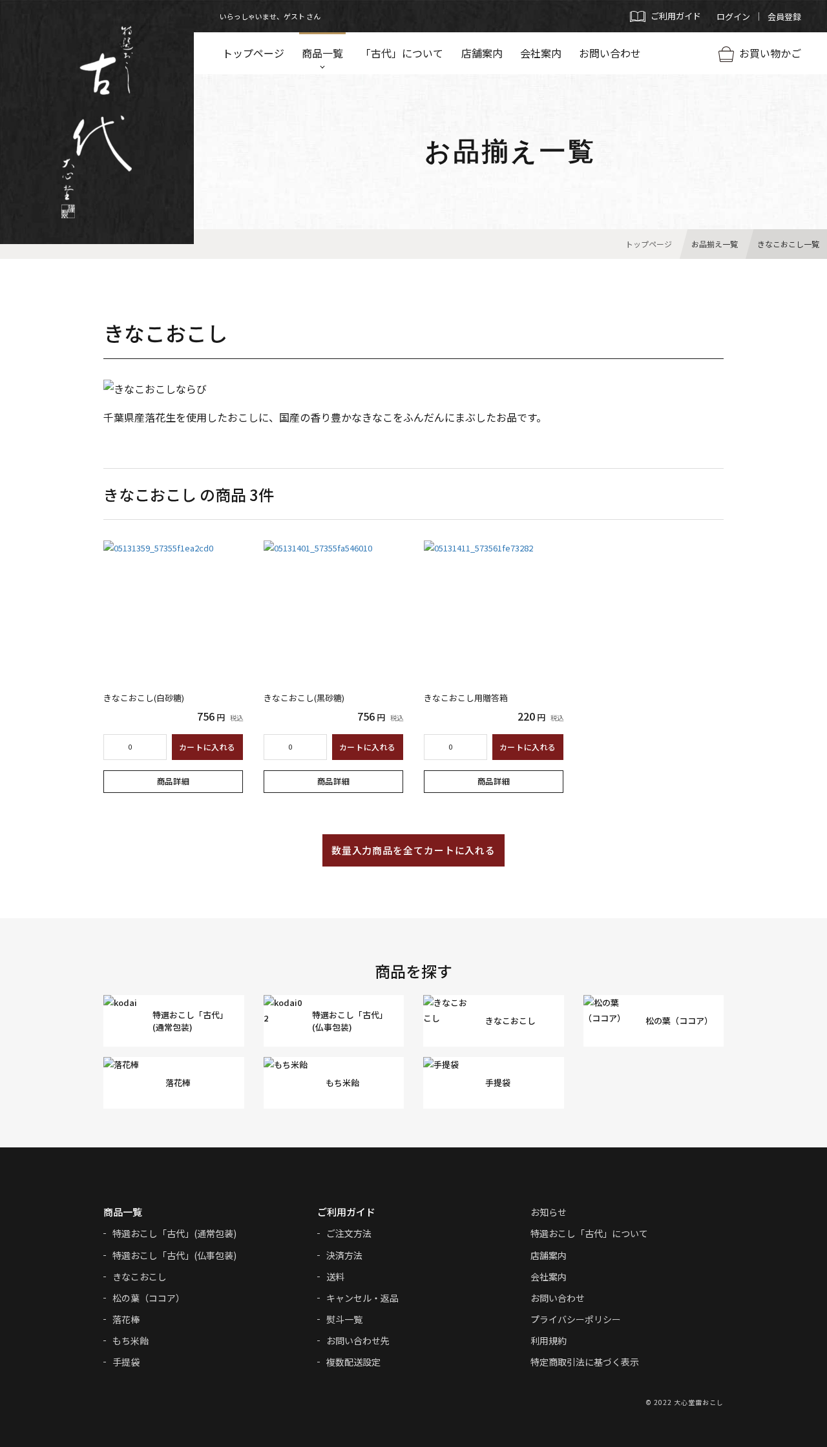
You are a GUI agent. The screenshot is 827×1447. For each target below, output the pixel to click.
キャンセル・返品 (362, 1297)
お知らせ (548, 1212)
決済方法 (344, 1255)
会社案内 (540, 53)
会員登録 (784, 16)
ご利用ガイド (346, 1211)
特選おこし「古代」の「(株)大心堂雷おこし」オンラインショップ (97, 122)
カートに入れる (207, 746)
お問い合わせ (610, 53)
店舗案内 (482, 53)
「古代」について (402, 53)
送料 (335, 1276)
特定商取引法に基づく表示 (584, 1361)
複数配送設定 (353, 1361)
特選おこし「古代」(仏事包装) (174, 1255)
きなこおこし (139, 1276)
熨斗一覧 (344, 1319)
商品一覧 (322, 53)
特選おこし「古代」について (589, 1233)
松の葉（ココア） (148, 1297)
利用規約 (548, 1340)
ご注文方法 (349, 1233)
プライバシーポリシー (575, 1319)
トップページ (253, 53)
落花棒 (126, 1319)
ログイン (733, 16)
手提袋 (126, 1361)
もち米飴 (130, 1340)
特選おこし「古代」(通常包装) (174, 1233)
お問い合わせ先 (358, 1340)
